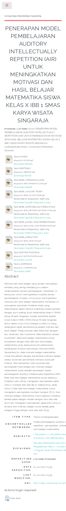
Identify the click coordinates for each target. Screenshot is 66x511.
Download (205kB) (23, 248)
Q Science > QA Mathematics (48, 438)
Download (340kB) (23, 217)
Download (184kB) (23, 187)
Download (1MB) (22, 233)
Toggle (7, 6)
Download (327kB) (23, 202)
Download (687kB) (23, 164)
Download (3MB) (22, 271)
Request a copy (42, 202)
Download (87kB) (22, 175)
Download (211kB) (23, 260)
